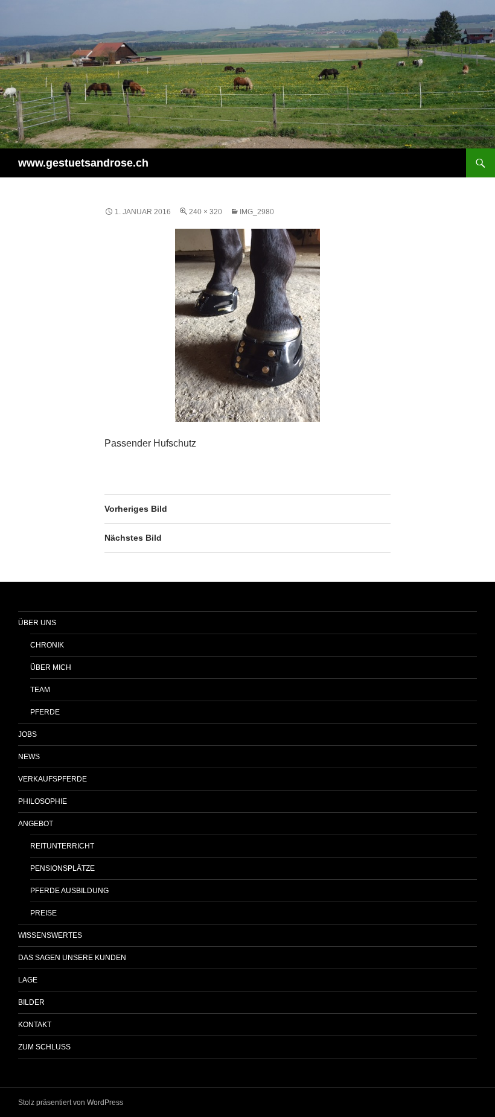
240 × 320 (205, 212)
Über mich (50, 667)
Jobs (27, 734)
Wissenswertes (50, 935)
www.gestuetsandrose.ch (83, 163)
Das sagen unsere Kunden (72, 957)
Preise (43, 913)
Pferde (45, 712)
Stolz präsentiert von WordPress (70, 1102)
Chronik (47, 645)
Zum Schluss (44, 1047)
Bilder (31, 1002)
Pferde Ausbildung (69, 890)
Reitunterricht (62, 846)
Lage (27, 980)
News (29, 757)
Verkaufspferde (52, 779)
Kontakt (34, 1024)
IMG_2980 (257, 212)
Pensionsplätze (62, 868)
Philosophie (42, 801)
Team (40, 690)
